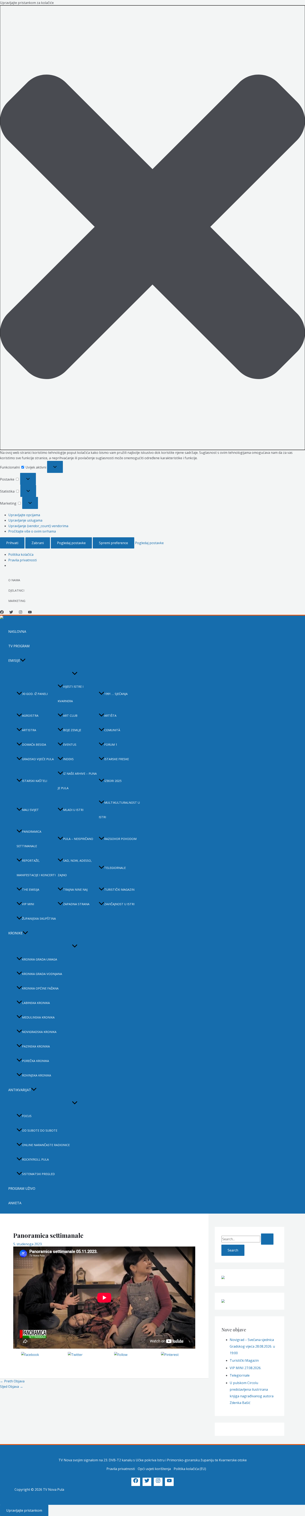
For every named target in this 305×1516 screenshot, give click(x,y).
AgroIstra (30, 716)
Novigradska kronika (39, 1032)
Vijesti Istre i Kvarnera (70, 694)
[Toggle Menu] (74, 673)
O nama (14, 580)
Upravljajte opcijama (24, 515)
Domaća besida (34, 745)
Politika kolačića (20, 554)
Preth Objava (12, 1381)
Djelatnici (16, 590)
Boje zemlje (72, 730)
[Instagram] (20, 612)
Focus (27, 1116)
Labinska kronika (36, 1003)
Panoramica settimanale (29, 839)
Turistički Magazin (244, 1360)
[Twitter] (11, 612)
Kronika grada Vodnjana (42, 974)
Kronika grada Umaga (39, 959)
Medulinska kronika (38, 1017)
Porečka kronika (35, 1061)
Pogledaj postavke (71, 543)
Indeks (68, 759)
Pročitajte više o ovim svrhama (32, 531)
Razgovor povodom (120, 839)
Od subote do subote (39, 1130)
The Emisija (30, 889)
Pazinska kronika (36, 1046)
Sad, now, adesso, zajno (75, 868)
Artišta (110, 716)
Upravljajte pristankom (24, 1510)
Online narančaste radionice (46, 1145)
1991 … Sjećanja (116, 694)
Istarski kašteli (34, 781)
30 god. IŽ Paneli (35, 694)
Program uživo (21, 1188)
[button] (152, 227)
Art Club (70, 716)
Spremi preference (113, 543)
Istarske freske (116, 759)
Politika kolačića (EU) (190, 1468)
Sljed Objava (11, 1386)
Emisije (14, 660)
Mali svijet (30, 810)
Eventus (69, 745)
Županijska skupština (39, 918)
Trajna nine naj (75, 889)
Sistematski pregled (38, 1174)
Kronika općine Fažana (40, 988)
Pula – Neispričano (78, 839)
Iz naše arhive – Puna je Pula (77, 781)
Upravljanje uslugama (25, 520)
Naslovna (17, 631)
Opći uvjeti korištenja (154, 1468)
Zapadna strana (76, 904)
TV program (19, 646)
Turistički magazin (119, 889)
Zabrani (38, 543)
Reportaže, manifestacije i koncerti (36, 868)
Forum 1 (110, 745)
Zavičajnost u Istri (119, 904)
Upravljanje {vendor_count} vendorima (38, 526)
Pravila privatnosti (22, 560)
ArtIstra (29, 730)
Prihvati (12, 543)
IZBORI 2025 (112, 781)
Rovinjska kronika (36, 1075)
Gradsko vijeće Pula (38, 759)
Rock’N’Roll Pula (35, 1159)
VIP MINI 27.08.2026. (245, 1368)
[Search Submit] (267, 1239)
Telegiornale (115, 868)
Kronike (15, 933)
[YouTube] (30, 612)
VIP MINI (28, 904)
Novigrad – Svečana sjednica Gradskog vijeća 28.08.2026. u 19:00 (252, 1346)
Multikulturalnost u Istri (119, 810)
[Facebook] (2, 612)
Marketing (16, 601)
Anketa (14, 1203)
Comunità (112, 730)
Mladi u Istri (73, 810)
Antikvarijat (19, 1090)
